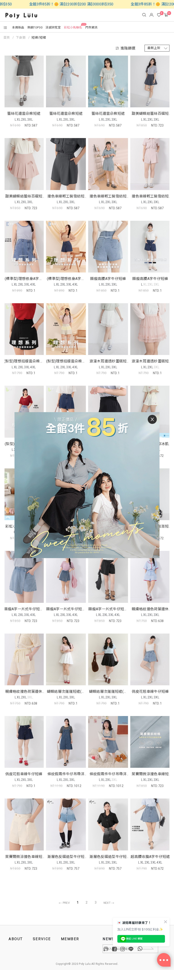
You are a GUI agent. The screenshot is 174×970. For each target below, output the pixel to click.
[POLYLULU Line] (130, 949)
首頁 (7, 37)
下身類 (21, 37)
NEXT (107, 903)
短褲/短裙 (38, 37)
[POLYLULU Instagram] (122, 949)
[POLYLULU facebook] (114, 949)
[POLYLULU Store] (106, 949)
